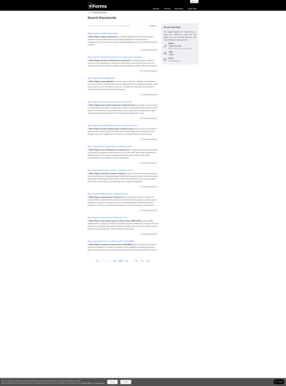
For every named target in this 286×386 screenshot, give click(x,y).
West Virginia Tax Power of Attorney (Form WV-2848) (111, 241)
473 (136, 261)
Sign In (194, 1)
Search (153, 25)
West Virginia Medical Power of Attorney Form (108, 193)
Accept (112, 382)
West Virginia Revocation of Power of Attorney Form (110, 170)
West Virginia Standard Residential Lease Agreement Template (115, 57)
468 (126, 261)
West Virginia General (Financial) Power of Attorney (110, 101)
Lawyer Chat (192, 8)
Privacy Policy (87, 383)
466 (115, 261)
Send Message (174, 61)
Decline (125, 382)
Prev (97, 261)
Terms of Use (99, 383)
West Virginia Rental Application (101, 78)
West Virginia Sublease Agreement (103, 33)
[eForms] (98, 5)
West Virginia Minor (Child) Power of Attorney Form (110, 146)
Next (148, 261)
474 (142, 261)
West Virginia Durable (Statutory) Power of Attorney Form (112, 125)
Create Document (150, 50)
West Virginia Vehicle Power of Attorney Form (108, 217)
